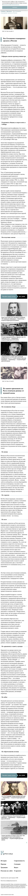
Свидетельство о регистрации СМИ (9, 877)
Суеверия (17, 864)
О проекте (17, 871)
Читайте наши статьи (13, 296)
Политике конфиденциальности (11, 4)
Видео (16, 867)
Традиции (4, 867)
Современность (19, 861)
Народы (3, 864)
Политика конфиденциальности (9, 880)
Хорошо (14, 7)
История (4, 861)
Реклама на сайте (7, 871)
